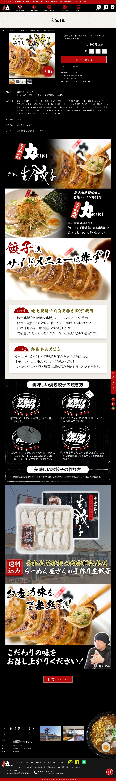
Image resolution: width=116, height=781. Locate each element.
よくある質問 (76, 767)
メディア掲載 (51, 762)
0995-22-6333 (17, 745)
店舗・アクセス (40, 762)
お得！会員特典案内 (63, 767)
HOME (3, 30)
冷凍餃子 (12, 30)
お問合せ (60, 762)
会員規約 (29, 767)
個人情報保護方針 (40, 767)
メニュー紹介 (29, 762)
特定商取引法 (51, 767)
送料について (20, 767)
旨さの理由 (20, 762)
